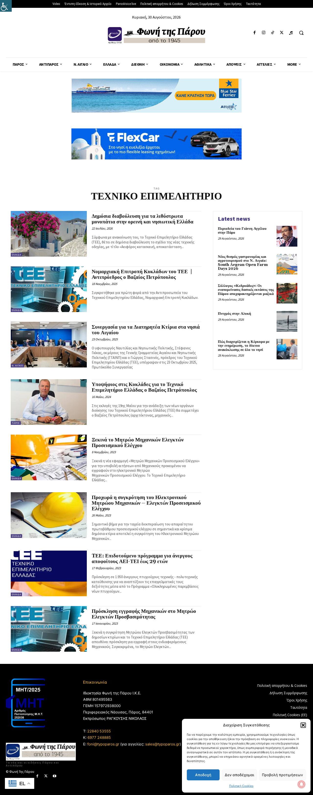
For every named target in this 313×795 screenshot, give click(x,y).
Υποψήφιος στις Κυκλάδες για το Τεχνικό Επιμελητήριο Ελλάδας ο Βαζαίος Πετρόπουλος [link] (144, 387)
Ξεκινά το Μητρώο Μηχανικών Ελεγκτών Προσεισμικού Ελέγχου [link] (138, 443)
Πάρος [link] (16, 423)
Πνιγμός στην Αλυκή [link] (234, 313)
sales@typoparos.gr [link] (162, 744)
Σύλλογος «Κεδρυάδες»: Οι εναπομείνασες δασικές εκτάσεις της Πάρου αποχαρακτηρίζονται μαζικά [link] (246, 289)
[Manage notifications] (301, 784)
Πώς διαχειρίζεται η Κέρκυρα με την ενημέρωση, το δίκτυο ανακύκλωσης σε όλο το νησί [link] (243, 345)
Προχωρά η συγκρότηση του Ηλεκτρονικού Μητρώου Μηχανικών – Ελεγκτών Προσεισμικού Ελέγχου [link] (146, 503)
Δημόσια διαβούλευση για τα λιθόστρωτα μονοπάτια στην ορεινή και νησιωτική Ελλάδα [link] (142, 219)
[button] (303, 725)
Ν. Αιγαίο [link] (17, 365)
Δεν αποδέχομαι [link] (239, 775)
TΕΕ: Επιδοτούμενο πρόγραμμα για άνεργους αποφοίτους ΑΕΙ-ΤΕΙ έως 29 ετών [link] (142, 559)
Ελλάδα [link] (16, 254)
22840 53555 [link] (99, 731)
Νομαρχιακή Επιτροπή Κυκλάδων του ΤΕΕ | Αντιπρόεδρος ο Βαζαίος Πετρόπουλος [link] (142, 275)
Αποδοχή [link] (203, 775)
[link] (6, 6)
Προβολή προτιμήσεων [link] (282, 775)
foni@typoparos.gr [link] (103, 744)
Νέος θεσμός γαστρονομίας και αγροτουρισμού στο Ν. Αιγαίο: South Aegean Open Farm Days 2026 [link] (243, 262)
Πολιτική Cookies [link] (241, 786)
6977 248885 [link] (99, 737)
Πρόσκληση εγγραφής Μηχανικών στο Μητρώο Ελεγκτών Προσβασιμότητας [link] (144, 614)
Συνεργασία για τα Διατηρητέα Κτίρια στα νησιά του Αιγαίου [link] (146, 330)
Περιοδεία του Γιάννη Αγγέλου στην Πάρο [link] (242, 230)
